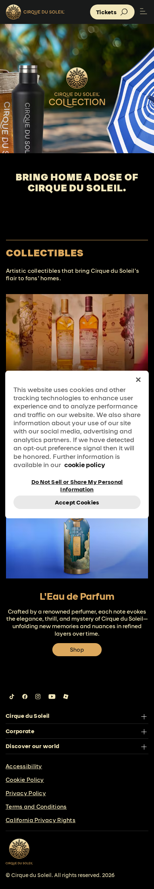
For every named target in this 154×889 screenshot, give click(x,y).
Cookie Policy (25, 779)
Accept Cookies (77, 502)
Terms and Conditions (36, 806)
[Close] (138, 379)
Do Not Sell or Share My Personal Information (77, 485)
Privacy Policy (26, 793)
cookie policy (84, 465)
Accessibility (24, 766)
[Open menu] (143, 12)
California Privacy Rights (41, 820)
